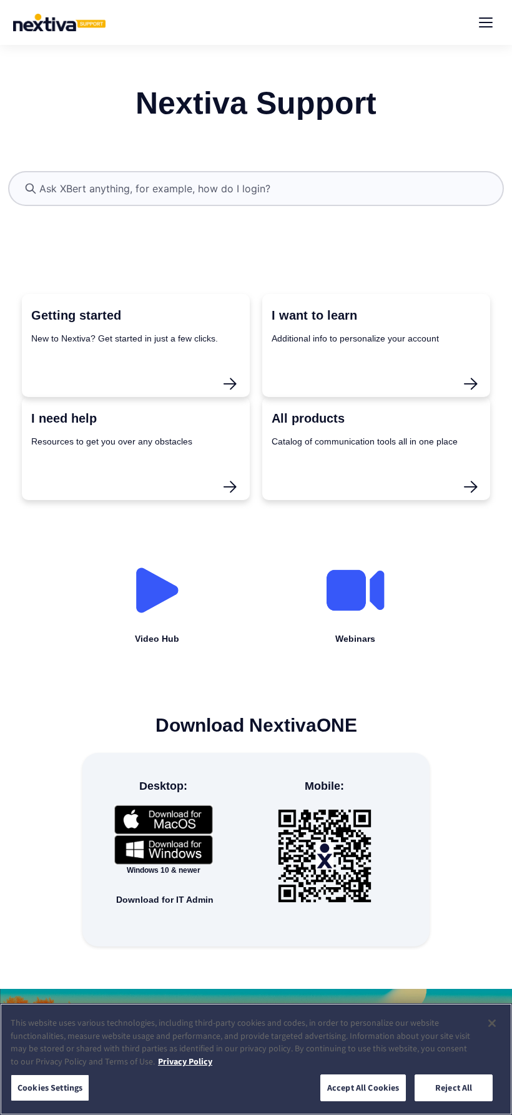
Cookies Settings (49, 1087)
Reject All (453, 1087)
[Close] (492, 1023)
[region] (256, 1059)
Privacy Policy (185, 1061)
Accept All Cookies (363, 1087)
